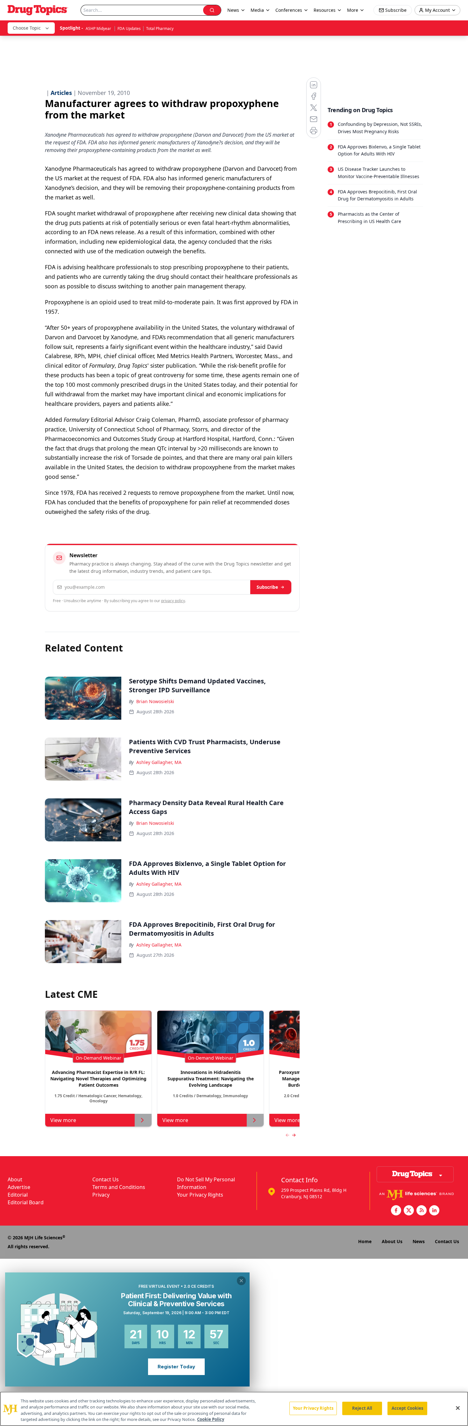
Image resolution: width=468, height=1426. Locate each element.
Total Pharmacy (160, 28)
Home (365, 1241)
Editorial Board (26, 1202)
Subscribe (267, 587)
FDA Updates (129, 28)
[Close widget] (241, 1280)
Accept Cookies (407, 1408)
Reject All (362, 1408)
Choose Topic (27, 28)
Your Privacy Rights (200, 1194)
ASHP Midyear (99, 28)
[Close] (458, 1408)
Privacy (101, 1194)
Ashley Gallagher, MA (158, 762)
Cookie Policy (210, 1419)
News (419, 1241)
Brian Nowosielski (155, 701)
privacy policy (173, 600)
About (15, 1179)
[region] (234, 1409)
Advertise (19, 1187)
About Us (392, 1241)
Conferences (288, 10)
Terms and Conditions (118, 1187)
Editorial (18, 1194)
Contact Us (105, 1179)
